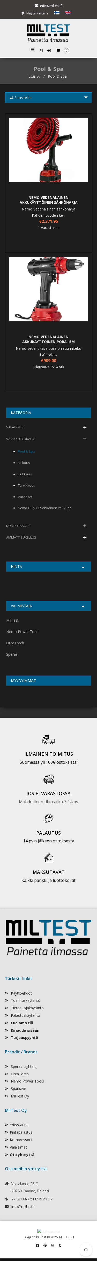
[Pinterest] (45, 1245)
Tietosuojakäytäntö (27, 1007)
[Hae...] (41, 50)
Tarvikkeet (26, 485)
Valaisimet (18, 1147)
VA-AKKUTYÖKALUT (21, 438)
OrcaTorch (15, 642)
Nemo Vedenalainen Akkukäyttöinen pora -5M (48, 339)
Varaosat (25, 496)
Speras (12, 654)
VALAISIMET (15, 427)
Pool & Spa (26, 451)
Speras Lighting (23, 1066)
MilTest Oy (19, 1096)
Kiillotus (24, 462)
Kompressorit (21, 1139)
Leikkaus (25, 474)
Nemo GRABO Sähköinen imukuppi (45, 508)
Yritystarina (19, 1124)
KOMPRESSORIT (18, 525)
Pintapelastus (21, 1132)
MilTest (12, 620)
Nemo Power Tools (22, 631)
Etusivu (34, 76)
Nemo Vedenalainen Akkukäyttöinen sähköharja (49, 200)
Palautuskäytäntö (25, 1015)
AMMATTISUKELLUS (21, 537)
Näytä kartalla (37, 13)
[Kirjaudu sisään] (49, 50)
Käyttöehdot (21, 993)
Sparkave (18, 1088)
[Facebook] (37, 1245)
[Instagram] (52, 1245)
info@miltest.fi (51, 5)
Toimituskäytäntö (25, 1000)
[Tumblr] (60, 1245)
